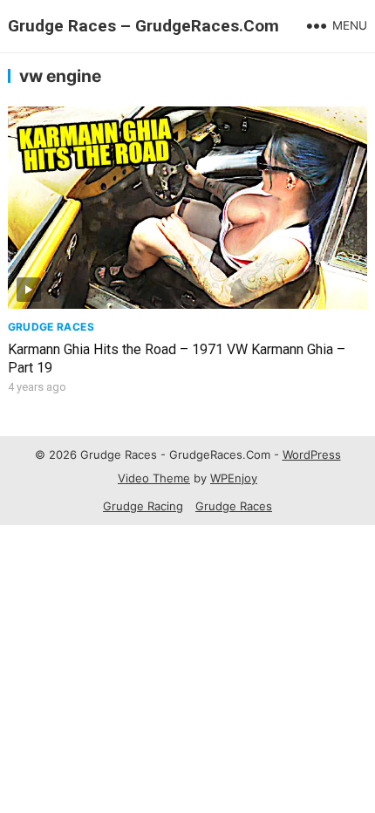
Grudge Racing (143, 506)
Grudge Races (51, 326)
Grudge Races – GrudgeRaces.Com (143, 26)
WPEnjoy (233, 478)
